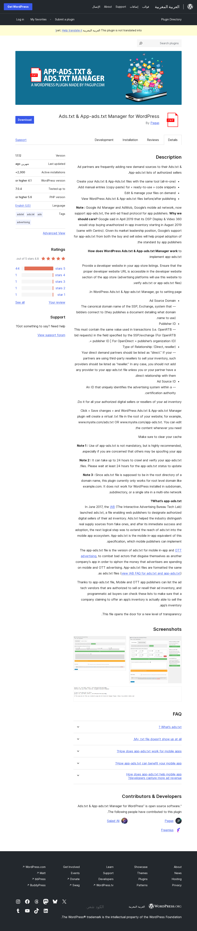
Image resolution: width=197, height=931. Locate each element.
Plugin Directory (171, 19)
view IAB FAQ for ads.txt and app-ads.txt (150, 573)
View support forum (51, 335)
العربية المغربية (137, 906)
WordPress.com (34, 866)
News (178, 873)
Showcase (141, 866)
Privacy (177, 885)
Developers (106, 879)
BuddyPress (36, 885)
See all (20, 302)
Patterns (142, 885)
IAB (112, 507)
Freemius (167, 830)
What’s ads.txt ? (170, 727)
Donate (73, 879)
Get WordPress (18, 6)
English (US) (23, 205)
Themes (142, 873)
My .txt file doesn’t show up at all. (157, 739)
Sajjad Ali (113, 821)
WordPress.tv (103, 885)
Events (75, 873)
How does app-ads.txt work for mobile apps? (149, 751)
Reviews (153, 140)
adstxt (20, 214)
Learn (110, 866)
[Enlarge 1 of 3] (176, 641)
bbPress (39, 879)
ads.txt (30, 214)
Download (25, 119)
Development (104, 140)
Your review (57, 302)
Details (173, 140)
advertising (23, 222)
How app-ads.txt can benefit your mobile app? (148, 763)
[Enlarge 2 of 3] (121, 641)
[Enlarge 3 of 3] (176, 691)
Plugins (143, 879)
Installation (130, 140)
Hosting (177, 879)
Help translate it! (68, 30)
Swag (74, 885)
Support (21, 140)
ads (40, 214)
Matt (41, 873)
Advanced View (54, 233)
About (178, 866)
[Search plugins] (141, 43)
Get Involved (71, 866)
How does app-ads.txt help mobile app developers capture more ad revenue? (154, 776)
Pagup (154, 123)
